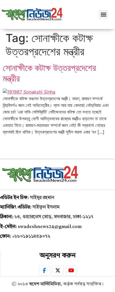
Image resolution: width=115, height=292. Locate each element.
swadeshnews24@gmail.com (50, 226)
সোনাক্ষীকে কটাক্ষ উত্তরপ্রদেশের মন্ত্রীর (49, 73)
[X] (57, 270)
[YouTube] (71, 270)
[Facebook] (44, 270)
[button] (103, 14)
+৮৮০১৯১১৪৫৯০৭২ (31, 236)
